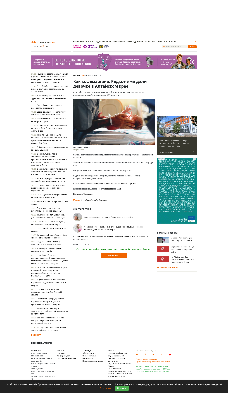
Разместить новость (167, 267)
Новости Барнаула (83, 41)
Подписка (61, 353)
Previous (159, 126)
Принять (121, 388)
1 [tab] (192, 152)
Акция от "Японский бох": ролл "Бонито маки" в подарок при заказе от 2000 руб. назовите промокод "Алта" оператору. (153, 369)
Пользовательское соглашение (90, 357)
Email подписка (114, 368)
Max (119, 189)
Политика (150, 41)
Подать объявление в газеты (120, 363)
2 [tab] (193, 152)
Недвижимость (103, 41)
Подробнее (105, 388)
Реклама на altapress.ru (118, 353)
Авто (129, 41)
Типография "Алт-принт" (67, 358)
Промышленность (166, 41)
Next (194, 126)
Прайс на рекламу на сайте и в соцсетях (153, 361)
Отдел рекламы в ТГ (116, 356)
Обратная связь (89, 353)
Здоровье (138, 41)
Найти (192, 46)
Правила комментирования (94, 361)
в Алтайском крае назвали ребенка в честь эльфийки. (110, 184)
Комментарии (114, 255)
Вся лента (36, 335)
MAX (124, 376)
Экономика (119, 41)
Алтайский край (89, 200)
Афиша (111, 366)
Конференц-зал (63, 356)
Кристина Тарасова (82, 194)
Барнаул (103, 200)
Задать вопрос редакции (146, 359)
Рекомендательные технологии (116, 359)
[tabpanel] (177, 137)
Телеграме (107, 189)
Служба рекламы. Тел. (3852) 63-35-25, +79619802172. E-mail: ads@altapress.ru (120, 374)
